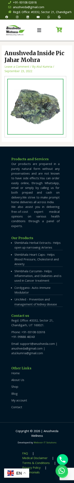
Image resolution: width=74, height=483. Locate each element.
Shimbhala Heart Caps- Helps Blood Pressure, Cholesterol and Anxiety (36, 259)
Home (15, 373)
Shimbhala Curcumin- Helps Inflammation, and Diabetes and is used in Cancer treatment (37, 276)
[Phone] (62, 459)
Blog (14, 393)
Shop (14, 386)
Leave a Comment (17, 66)
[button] (39, 30)
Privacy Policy (31, 467)
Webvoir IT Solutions (45, 442)
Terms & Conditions (36, 463)
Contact (16, 407)
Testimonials (31, 472)
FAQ (25, 453)
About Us (17, 380)
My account (19, 400)
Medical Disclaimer (35, 458)
